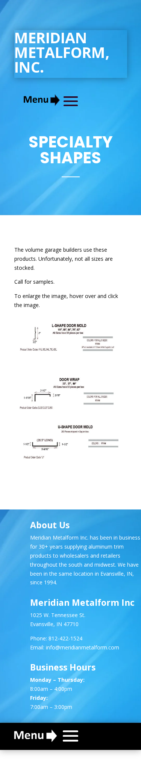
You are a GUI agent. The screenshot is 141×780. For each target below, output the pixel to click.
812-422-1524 (65, 638)
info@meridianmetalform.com (82, 647)
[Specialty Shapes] (70, 351)
